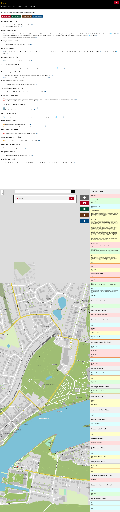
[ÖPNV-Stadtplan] (84, 209)
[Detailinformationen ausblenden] (71, 198)
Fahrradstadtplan (27, 16)
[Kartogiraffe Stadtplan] (116, 2)
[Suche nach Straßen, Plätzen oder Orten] (73, 191)
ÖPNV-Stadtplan (17, 16)
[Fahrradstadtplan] (84, 215)
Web (101, 51)
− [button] (2, 193)
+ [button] (2, 191)
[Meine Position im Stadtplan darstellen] (84, 197)
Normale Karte (7, 16)
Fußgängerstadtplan (38, 16)
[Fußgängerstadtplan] (84, 221)
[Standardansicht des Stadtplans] (84, 203)
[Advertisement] (60, 176)
